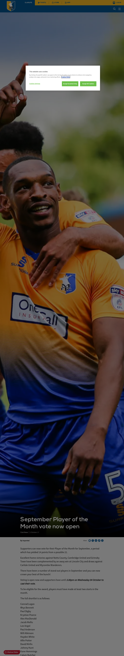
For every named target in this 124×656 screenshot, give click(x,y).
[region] (63, 78)
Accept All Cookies (88, 84)
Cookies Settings (34, 83)
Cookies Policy (66, 77)
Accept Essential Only (70, 84)
